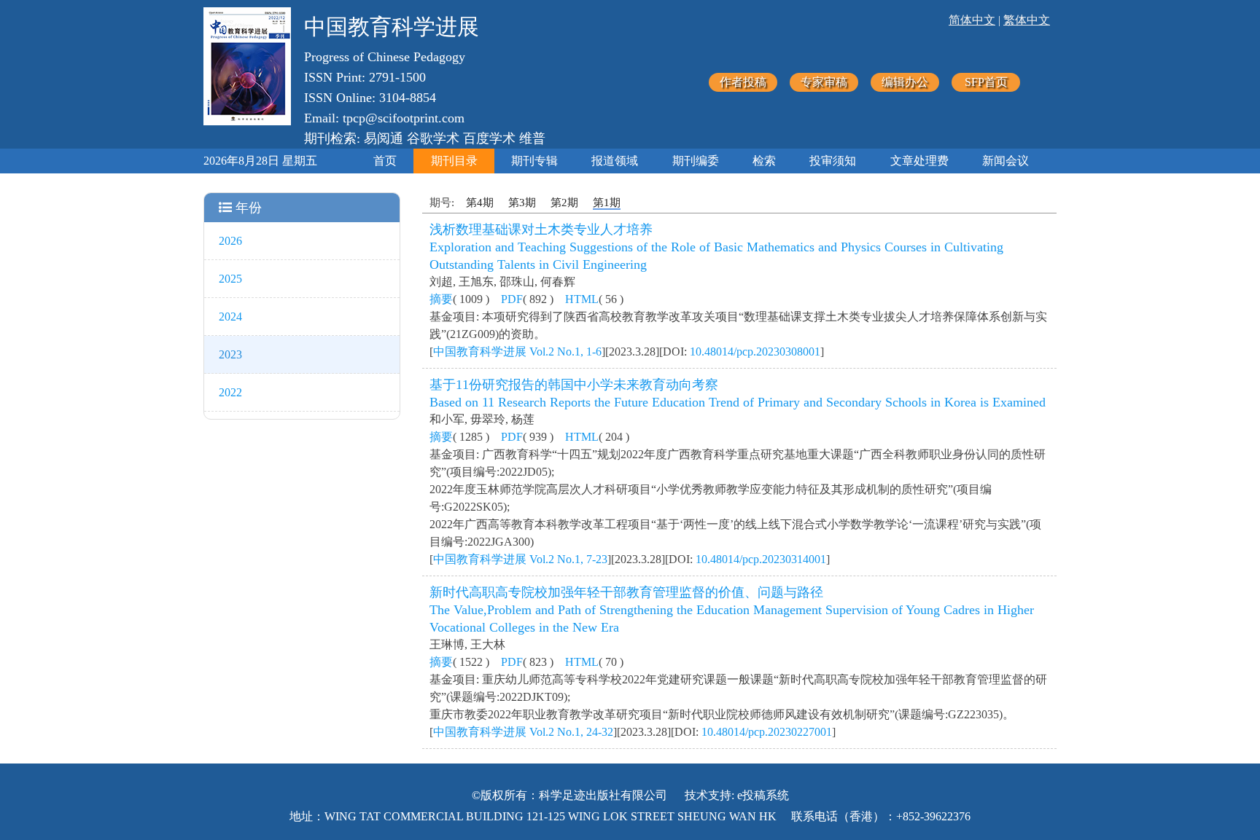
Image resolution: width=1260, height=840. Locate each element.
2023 (230, 354)
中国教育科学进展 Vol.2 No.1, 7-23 (520, 559)
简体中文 (972, 20)
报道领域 (614, 160)
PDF (512, 299)
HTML (582, 299)
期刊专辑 (534, 160)
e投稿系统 (763, 795)
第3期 (522, 202)
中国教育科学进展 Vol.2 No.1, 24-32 (523, 732)
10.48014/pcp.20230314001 (761, 559)
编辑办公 (905, 82)
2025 (230, 278)
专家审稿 (824, 82)
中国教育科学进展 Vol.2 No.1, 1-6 (517, 351)
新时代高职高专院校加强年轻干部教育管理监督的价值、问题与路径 (626, 592)
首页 (385, 160)
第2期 (564, 202)
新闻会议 (1005, 160)
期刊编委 (695, 160)
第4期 (480, 202)
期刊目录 (454, 160)
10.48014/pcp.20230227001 (766, 732)
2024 (230, 316)
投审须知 (832, 160)
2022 (230, 392)
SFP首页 (986, 82)
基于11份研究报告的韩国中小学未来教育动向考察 (573, 384)
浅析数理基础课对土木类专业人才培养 (541, 229)
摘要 (441, 299)
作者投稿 (743, 82)
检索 (764, 160)
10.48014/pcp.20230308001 (755, 351)
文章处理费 (919, 160)
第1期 (607, 202)
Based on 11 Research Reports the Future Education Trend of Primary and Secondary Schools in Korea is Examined (737, 402)
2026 (230, 241)
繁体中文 (1026, 20)
